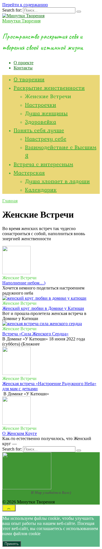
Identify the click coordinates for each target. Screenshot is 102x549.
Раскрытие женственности (49, 87)
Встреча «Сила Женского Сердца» (35, 333)
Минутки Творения (21, 20)
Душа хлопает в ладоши (57, 181)
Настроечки (40, 104)
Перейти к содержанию (25, 4)
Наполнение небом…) (23, 282)
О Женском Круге (19, 433)
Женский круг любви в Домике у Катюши (43, 308)
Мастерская (29, 172)
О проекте (23, 62)
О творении (29, 79)
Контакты (23, 67)
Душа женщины (46, 113)
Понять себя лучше (39, 130)
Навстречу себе (45, 138)
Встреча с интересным (43, 164)
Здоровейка (40, 121)
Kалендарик (41, 189)
